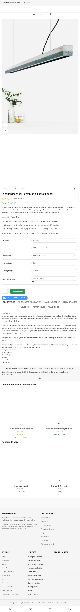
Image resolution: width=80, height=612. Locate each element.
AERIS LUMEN (7, 586)
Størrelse (6, 248)
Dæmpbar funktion (9, 279)
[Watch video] (5, 124)
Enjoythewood (7, 590)
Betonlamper (61, 368)
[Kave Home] (21, 503)
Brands (43, 548)
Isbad (30, 590)
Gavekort (5, 583)
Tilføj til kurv (17, 291)
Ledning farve (7, 263)
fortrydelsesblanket (47, 529)
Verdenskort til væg (34, 560)
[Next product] (77, 189)
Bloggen (4, 579)
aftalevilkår (45, 521)
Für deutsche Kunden (48, 544)
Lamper (46, 368)
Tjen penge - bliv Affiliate (10, 594)
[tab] (9, 302)
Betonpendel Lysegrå (21, 486)
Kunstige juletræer (34, 594)
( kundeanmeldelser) (18, 199)
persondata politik (47, 518)
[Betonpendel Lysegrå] (21, 465)
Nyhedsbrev (45, 536)
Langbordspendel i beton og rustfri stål (59, 429)
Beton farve (6, 240)
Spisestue (23, 189)
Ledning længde (8, 271)
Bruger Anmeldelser (8, 571)
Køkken (40, 368)
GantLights (20, 431)
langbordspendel (35, 372)
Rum (16, 189)
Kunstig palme (33, 587)
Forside (4, 189)
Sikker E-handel (7, 568)
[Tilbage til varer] (74, 189)
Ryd (32, 282)
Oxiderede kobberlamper (49, 372)
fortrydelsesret (46, 525)
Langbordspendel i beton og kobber (21, 429)
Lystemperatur (7, 255)
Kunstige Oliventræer (35, 557)
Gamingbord (32, 572)
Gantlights (25, 372)
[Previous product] (72, 189)
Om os (4, 564)
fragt (42, 533)
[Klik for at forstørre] (5, 130)
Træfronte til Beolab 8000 (36, 579)
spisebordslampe (7, 374)
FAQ (3, 556)
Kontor (34, 368)
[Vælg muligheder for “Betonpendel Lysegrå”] (21, 481)
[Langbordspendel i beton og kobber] (21, 408)
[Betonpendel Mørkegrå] (59, 465)
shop (10, 189)
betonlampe (17, 372)
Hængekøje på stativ (35, 568)
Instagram (44, 540)
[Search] (42, 15)
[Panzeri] (59, 503)
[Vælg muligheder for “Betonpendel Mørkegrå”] (59, 481)
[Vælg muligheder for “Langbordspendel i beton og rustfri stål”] (59, 424)
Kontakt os (5, 560)
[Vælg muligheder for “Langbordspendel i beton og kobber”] (21, 424)
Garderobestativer (34, 583)
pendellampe (63, 372)
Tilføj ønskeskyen (16, 298)
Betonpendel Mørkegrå (59, 486)
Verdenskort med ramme (36, 564)
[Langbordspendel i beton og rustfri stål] (59, 408)
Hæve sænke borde (34, 575)
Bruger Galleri (6, 575)
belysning (9, 372)
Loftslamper (70, 368)
